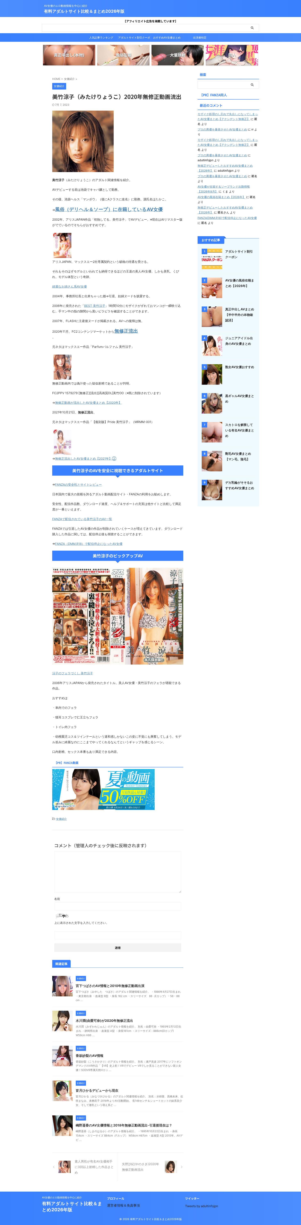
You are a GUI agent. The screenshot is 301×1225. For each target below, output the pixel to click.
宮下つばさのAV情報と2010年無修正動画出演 (110, 986)
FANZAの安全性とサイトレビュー (78, 485)
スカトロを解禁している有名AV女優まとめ (239, 430)
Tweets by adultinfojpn (201, 1206)
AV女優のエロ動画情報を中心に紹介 (62, 1197)
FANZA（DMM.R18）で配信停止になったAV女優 (88, 544)
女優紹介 (61, 818)
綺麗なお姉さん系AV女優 (69, 286)
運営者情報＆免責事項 (123, 1205)
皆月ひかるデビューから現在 (97, 1090)
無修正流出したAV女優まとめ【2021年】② (85, 459)
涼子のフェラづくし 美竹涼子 (72, 673)
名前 (57, 899)
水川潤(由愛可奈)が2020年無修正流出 (104, 1021)
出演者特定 (199, 37)
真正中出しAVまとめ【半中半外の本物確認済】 (239, 314)
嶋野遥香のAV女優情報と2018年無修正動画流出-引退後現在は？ (124, 1125)
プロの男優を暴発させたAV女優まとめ (222, 129)
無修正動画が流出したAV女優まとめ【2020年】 (88, 403)
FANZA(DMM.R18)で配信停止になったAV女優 (227, 218)
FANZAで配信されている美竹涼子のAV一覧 (82, 519)
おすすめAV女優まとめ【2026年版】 (167, 39)
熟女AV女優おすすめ (239, 367)
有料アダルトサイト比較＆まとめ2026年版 (84, 11)
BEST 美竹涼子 (94, 306)
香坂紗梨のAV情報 (89, 1056)
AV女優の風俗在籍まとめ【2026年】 (221, 197)
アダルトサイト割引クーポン (134, 39)
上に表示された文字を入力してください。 (81, 922)
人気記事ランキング (101, 37)
